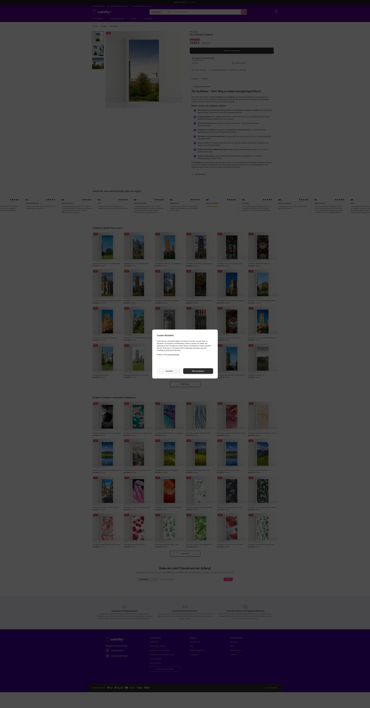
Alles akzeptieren (198, 371)
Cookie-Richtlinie (173, 355)
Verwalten (169, 371)
